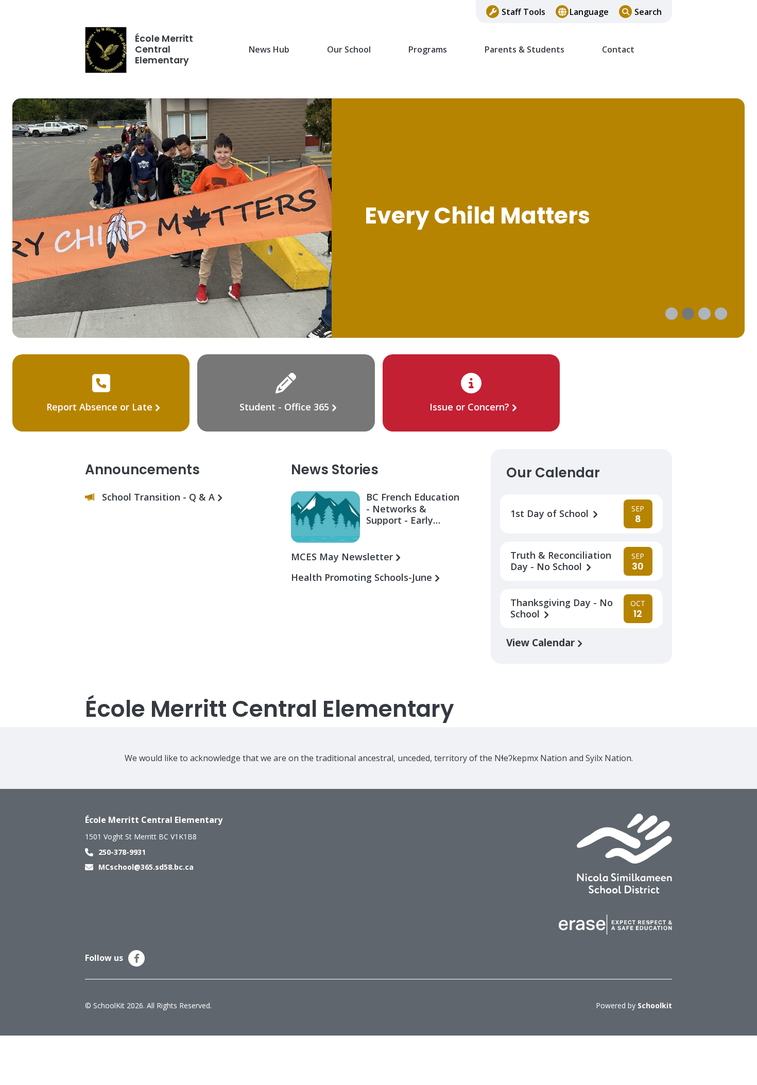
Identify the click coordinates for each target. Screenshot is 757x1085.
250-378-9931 (122, 852)
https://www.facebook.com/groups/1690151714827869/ (137, 958)
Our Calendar (553, 472)
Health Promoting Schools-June (363, 577)
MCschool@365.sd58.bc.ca (146, 867)
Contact (618, 50)
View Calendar (541, 642)
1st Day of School (550, 514)
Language (589, 12)
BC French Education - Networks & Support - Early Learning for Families (414, 508)
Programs (427, 50)
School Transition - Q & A (159, 497)
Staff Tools (523, 12)
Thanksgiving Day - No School (561, 609)
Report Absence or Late (100, 407)
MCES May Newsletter (343, 557)
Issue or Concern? (469, 407)
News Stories (334, 469)
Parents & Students (524, 50)
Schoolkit (655, 1005)
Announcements (142, 469)
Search (648, 12)
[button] (671, 313)
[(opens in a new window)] (624, 852)
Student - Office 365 (284, 407)
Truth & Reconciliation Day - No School (560, 561)
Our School (349, 50)
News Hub (269, 50)
